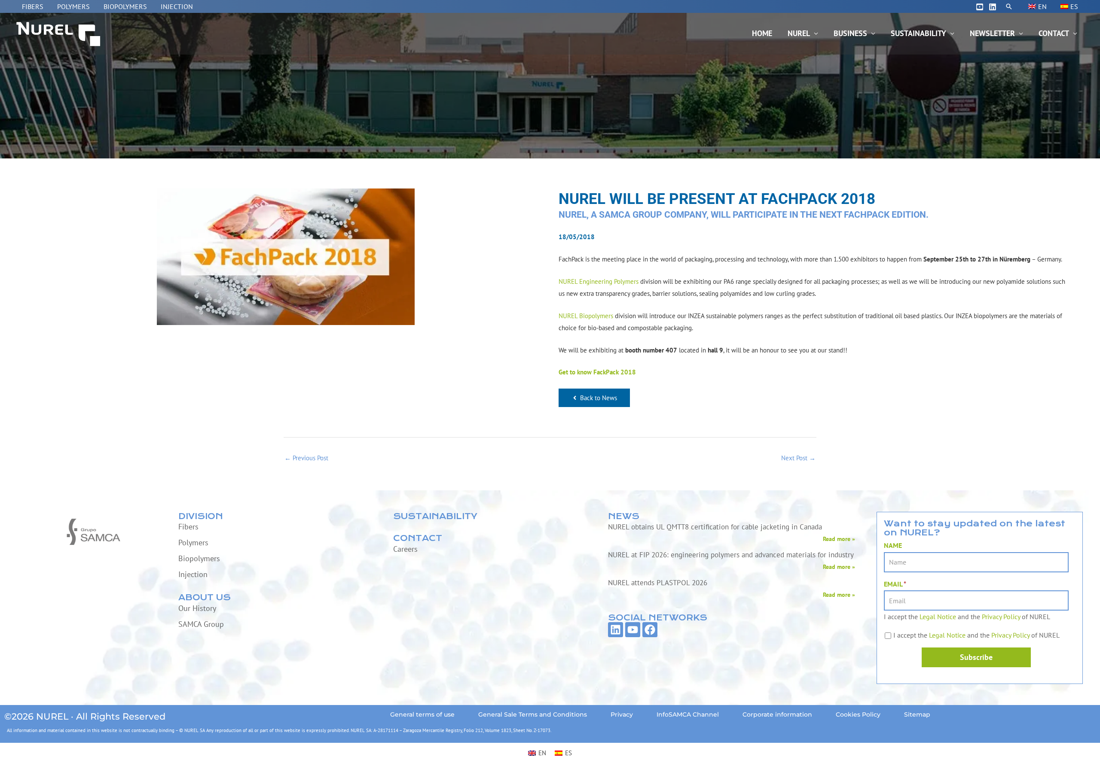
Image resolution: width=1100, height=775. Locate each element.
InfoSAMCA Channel (688, 714)
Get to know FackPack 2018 (597, 372)
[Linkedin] (992, 7)
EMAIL (895, 584)
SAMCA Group (201, 624)
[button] (1009, 6)
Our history (197, 608)
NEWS (623, 516)
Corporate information (777, 714)
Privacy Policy (1001, 616)
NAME (893, 545)
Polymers (73, 6)
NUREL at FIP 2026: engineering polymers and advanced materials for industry (731, 554)
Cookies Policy (858, 714)
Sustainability (918, 33)
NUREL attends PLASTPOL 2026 (657, 582)
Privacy (622, 714)
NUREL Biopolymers (586, 316)
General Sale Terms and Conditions (532, 714)
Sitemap (917, 714)
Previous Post (306, 458)
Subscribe (976, 657)
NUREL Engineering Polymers (599, 281)
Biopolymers (125, 6)
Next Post (798, 458)
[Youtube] (980, 7)
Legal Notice (938, 616)
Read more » (839, 539)
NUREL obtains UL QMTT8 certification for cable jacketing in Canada (715, 527)
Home (762, 33)
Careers (405, 549)
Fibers (32, 6)
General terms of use (422, 714)
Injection (177, 6)
